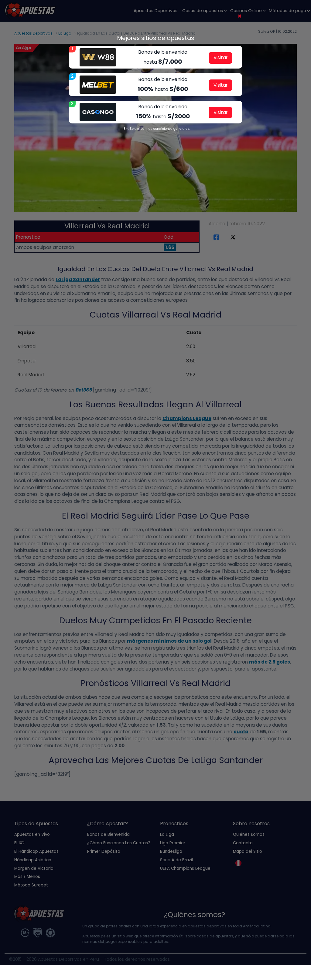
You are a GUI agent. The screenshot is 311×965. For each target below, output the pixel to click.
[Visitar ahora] (98, 57)
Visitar (220, 57)
